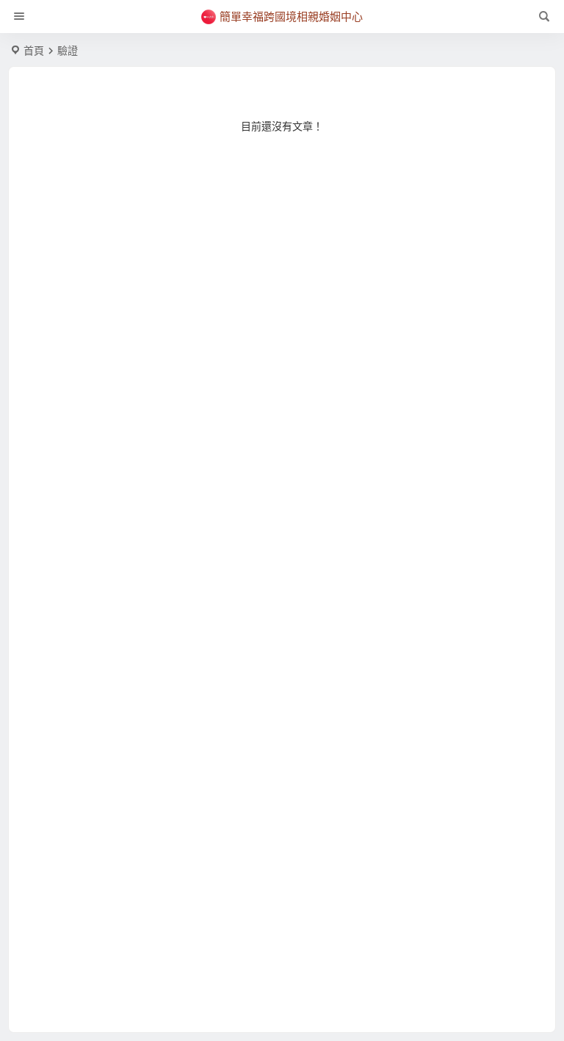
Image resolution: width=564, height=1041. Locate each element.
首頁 (34, 51)
